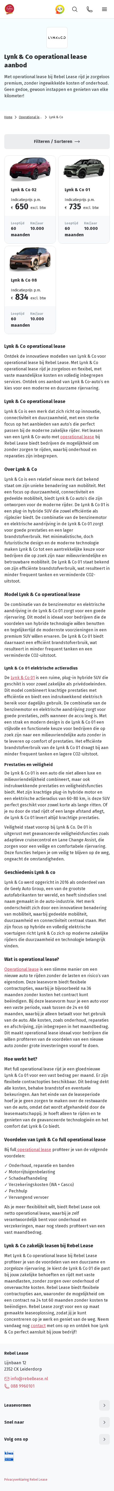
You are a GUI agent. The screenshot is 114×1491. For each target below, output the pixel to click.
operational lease (77, 436)
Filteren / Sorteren (53, 141)
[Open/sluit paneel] (104, 1405)
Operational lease (32, 117)
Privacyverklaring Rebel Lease (25, 1479)
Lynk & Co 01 (23, 677)
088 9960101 (22, 1386)
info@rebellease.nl (29, 1378)
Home (8, 117)
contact (38, 1325)
